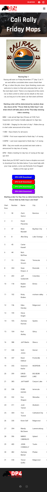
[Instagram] (43, 2)
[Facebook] (39, 2)
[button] (44, 8)
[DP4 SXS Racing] (9, 8)
